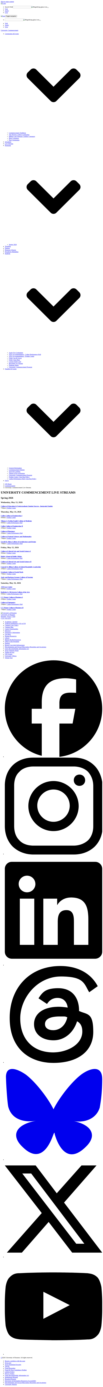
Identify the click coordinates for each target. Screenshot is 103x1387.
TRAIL (7, 1366)
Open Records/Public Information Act (17, 649)
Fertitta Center (11, 508)
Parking (7, 248)
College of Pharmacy (8, 531)
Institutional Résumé (11, 1377)
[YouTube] (53, 1354)
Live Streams (9, 144)
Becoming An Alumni (16, 363)
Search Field (9, 7)
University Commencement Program (20, 367)
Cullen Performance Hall (14, 523)
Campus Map (9, 627)
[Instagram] (53, 854)
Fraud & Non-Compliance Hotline (16, 1370)
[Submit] (48, 7)
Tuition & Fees (9, 652)
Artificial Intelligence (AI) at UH (15, 623)
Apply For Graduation (16, 353)
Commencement (10, 486)
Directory (8, 631)
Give (6, 12)
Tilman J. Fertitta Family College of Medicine (16, 521)
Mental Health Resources (13, 640)
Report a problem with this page (15, 1361)
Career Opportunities (11, 629)
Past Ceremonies (14, 140)
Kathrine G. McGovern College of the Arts (15, 592)
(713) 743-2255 (6, 618)
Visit (6, 9)
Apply (7, 11)
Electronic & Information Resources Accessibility (20, 1381)
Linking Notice (9, 1372)
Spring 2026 (13, 244)
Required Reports (10, 1379)
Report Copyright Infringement (15, 645)
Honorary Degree (10, 250)
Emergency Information (12, 632)
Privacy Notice (9, 1373)
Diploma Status (14, 365)
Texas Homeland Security (13, 1364)
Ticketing (8, 246)
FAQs (7, 480)
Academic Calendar (11, 622)
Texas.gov (8, 1363)
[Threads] (53, 1062)
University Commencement (9, 30)
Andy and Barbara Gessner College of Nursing (17, 577)
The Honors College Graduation (19, 135)
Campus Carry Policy (12, 625)
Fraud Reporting (10, 1368)
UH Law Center (6, 587)
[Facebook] (53, 757)
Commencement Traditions (17, 133)
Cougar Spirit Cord (15, 362)
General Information (15, 468)
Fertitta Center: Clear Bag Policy (19, 477)
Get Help (8, 634)
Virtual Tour (9, 658)
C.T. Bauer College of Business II (12, 608)
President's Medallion (11, 252)
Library (7, 638)
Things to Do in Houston (17, 473)
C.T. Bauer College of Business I (12, 597)
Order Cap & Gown (15, 358)
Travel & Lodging (14, 471)
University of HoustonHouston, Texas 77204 (8, 615)
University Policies (11, 1384)
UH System (8, 654)
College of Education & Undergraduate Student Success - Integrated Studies (27, 506)
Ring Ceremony (14, 138)
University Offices (10, 656)
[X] (53, 1257)
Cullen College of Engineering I (11, 516)
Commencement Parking (17, 470)
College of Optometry (8, 602)
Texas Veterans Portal (12, 650)
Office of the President (12, 641)
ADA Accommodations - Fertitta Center (21, 356)
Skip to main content (7, 2)
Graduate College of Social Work (12, 572)
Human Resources (10, 636)
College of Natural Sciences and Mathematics (16, 536)
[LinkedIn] (53, 965)
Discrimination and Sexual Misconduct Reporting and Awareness (25, 647)
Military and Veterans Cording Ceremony (22, 136)
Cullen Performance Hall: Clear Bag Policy (22, 479)
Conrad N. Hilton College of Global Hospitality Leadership (21, 567)
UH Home (8, 484)
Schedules (8, 142)
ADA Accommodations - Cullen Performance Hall (25, 354)
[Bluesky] (53, 1159)
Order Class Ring (14, 360)
